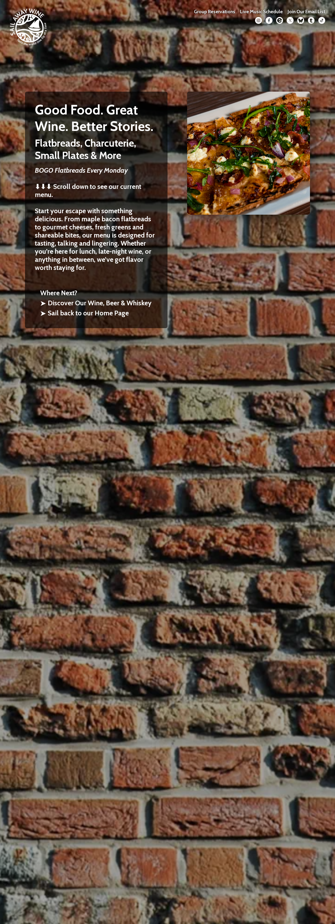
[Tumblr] (311, 20)
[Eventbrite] (279, 20)
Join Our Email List (306, 11)
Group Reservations (214, 11)
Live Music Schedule (261, 11)
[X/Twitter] (290, 20)
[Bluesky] (300, 20)
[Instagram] (258, 20)
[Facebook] (269, 20)
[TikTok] (321, 20)
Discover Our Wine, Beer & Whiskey (96, 303)
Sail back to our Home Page (84, 313)
